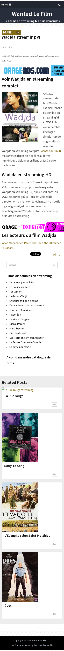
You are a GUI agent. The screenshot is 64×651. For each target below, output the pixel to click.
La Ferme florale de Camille (25, 342)
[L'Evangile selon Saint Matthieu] (20, 507)
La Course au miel (19, 287)
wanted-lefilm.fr (51, 151)
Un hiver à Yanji (18, 296)
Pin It (56, 255)
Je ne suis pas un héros (22, 282)
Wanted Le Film (32, 14)
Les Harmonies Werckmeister (26, 337)
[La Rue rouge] (17, 389)
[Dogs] (20, 577)
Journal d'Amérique (20, 310)
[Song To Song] (20, 437)
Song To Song (14, 465)
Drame (7, 32)
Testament (16, 291)
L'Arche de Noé (17, 333)
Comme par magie (20, 347)
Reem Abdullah (33, 243)
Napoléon (15, 314)
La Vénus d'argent (19, 319)
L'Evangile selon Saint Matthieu (27, 535)
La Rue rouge (13, 396)
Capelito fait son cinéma (23, 300)
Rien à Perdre (17, 324)
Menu (4, 4)
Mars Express (17, 328)
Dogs (8, 605)
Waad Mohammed (13, 243)
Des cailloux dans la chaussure (26, 305)
